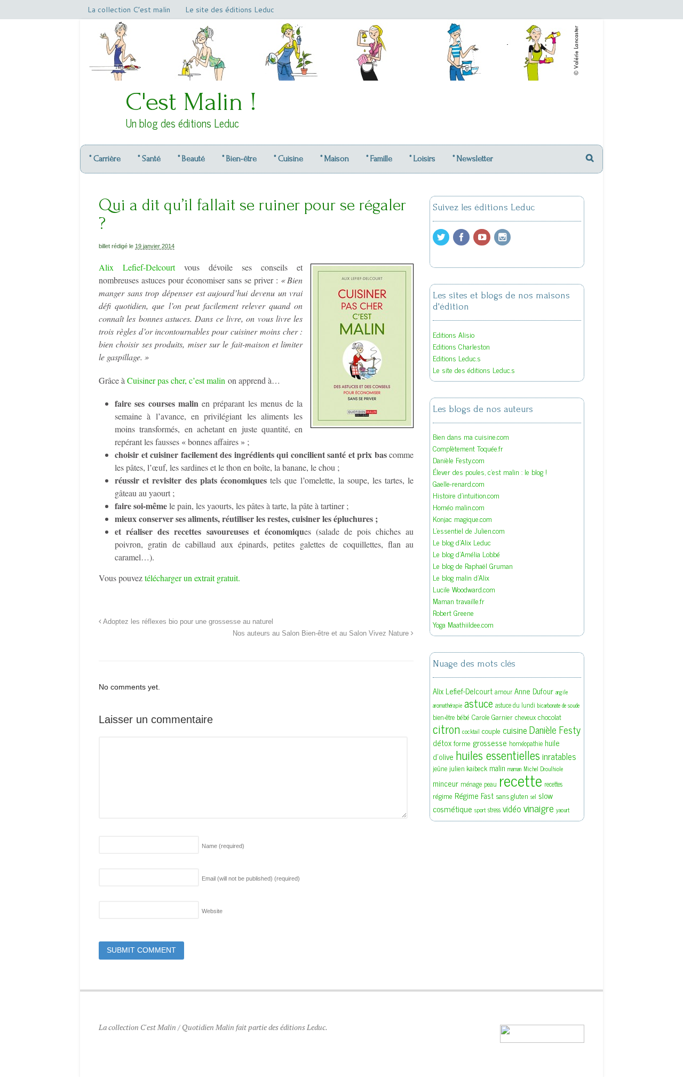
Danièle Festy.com (459, 460)
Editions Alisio (453, 334)
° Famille (379, 158)
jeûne (440, 768)
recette (520, 780)
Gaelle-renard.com (459, 483)
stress (494, 809)
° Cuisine (288, 158)
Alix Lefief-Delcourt (137, 267)
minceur (445, 783)
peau (490, 784)
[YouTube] (482, 237)
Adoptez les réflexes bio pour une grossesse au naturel (187, 621)
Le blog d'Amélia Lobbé (466, 554)
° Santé (149, 158)
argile (561, 691)
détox (442, 742)
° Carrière (105, 158)
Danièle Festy (555, 730)
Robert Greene (453, 612)
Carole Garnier (492, 717)
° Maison (334, 158)
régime (442, 796)
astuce (478, 703)
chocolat (549, 717)
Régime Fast (474, 795)
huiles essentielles (498, 755)
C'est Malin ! (191, 101)
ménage (471, 784)
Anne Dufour (533, 691)
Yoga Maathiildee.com (463, 624)
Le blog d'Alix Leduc (462, 542)
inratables (559, 756)
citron (446, 729)
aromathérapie (447, 705)
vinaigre (538, 807)
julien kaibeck (468, 768)
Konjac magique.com (462, 518)
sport (480, 809)
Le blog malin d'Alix (461, 577)
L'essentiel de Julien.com (469, 530)
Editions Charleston (461, 346)
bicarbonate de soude (558, 705)
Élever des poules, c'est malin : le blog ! (490, 471)
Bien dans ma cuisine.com (471, 436)
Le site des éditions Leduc (229, 9)
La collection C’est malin (129, 9)
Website (212, 911)
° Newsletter (472, 158)
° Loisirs (422, 158)
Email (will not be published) (251, 878)
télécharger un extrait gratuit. (192, 577)
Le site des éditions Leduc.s (474, 369)
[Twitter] (442, 237)
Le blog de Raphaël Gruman (473, 565)
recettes (553, 784)
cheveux (525, 717)
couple (491, 731)
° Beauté (191, 158)
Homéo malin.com (459, 507)
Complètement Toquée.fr (468, 448)
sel (533, 796)
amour (503, 691)
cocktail (471, 731)
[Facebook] (462, 237)
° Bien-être (239, 158)
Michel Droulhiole (543, 768)
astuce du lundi (515, 705)
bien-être (444, 717)
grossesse (490, 742)
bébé (463, 717)
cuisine (515, 730)
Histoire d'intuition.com (466, 495)
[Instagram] (503, 237)
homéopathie (526, 743)
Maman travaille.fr (459, 601)
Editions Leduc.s (457, 358)
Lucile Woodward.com (464, 589)
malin (497, 767)
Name (223, 846)
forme (462, 743)
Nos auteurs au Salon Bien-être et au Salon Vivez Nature (322, 633)
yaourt (562, 809)
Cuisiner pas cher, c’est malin (176, 380)
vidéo (512, 808)
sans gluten (512, 796)
